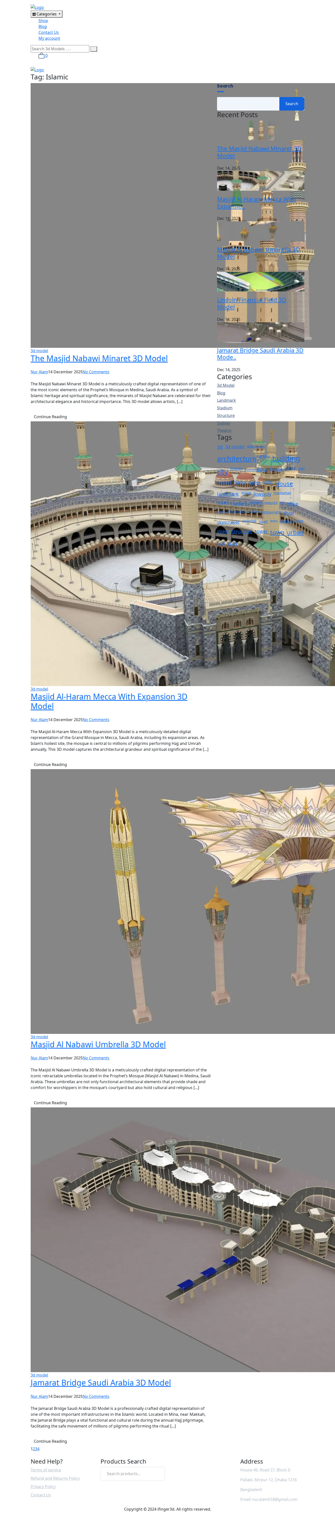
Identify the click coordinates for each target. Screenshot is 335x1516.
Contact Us (49, 32)
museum (256, 502)
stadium (287, 521)
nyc (282, 502)
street (223, 531)
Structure (226, 415)
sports (274, 520)
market (223, 503)
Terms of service (46, 1470)
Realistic (254, 511)
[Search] (158, 1473)
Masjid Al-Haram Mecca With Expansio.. (256, 202)
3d (220, 447)
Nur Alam (39, 372)
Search (225, 86)
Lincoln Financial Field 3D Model (251, 303)
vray (232, 543)
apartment (256, 446)
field (301, 468)
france (240, 482)
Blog (43, 26)
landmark (228, 494)
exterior (290, 468)
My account (49, 38)
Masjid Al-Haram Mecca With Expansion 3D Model (109, 701)
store (299, 521)
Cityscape (236, 468)
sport (263, 521)
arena (264, 456)
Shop (43, 20)
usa (221, 543)
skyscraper (228, 522)
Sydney (223, 423)
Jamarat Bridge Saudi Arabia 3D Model (101, 1382)
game (254, 482)
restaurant (271, 512)
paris (221, 511)
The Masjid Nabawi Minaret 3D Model (99, 358)
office (292, 504)
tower (261, 531)
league (246, 492)
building (286, 458)
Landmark (226, 400)
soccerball (249, 521)
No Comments (96, 372)
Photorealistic (237, 511)
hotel (267, 482)
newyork (271, 502)
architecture (237, 458)
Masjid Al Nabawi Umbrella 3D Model (98, 1044)
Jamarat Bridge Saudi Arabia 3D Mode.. (260, 353)
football (224, 482)
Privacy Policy (43, 1486)
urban (295, 532)
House (284, 483)
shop (288, 513)
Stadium (224, 408)
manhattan (282, 492)
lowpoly (262, 494)
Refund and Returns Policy (55, 1478)
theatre (224, 430)
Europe (276, 469)
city (222, 471)
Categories (47, 14)
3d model (39, 350)
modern (239, 503)
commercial (256, 469)
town (277, 532)
